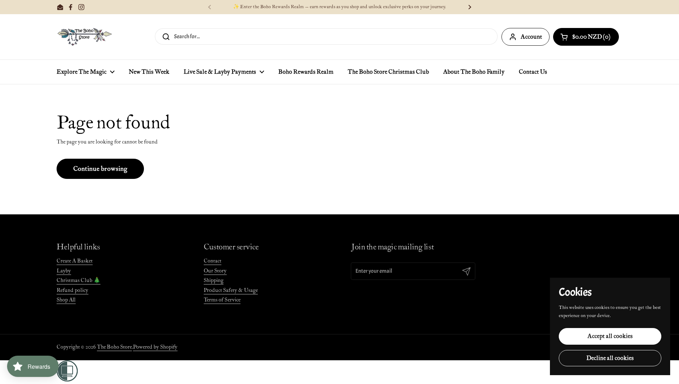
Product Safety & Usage (231, 290)
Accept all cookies (610, 336)
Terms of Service (222, 300)
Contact (212, 261)
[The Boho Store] (84, 36)
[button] (586, 37)
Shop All (66, 300)
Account (531, 37)
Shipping (214, 280)
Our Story (215, 270)
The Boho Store (114, 347)
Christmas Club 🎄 (78, 280)
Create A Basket (75, 261)
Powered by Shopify (155, 347)
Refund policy (72, 290)
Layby (64, 270)
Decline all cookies (610, 358)
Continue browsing (100, 168)
